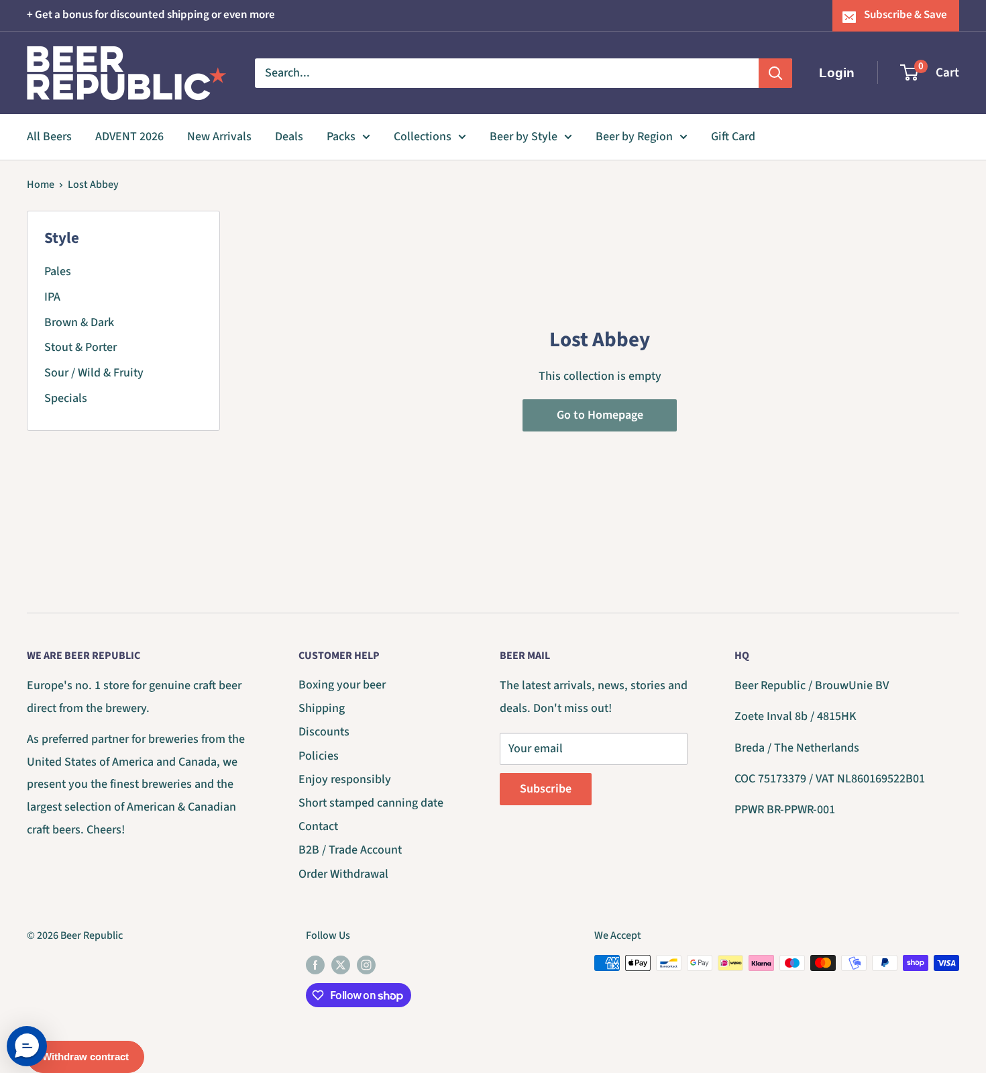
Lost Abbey (93, 184)
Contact (318, 826)
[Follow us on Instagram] (366, 965)
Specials (65, 398)
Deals (289, 136)
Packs (341, 136)
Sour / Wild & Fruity (94, 372)
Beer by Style (523, 136)
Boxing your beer (342, 684)
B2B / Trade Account (350, 849)
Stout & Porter (80, 347)
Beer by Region (634, 136)
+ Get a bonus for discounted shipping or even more (151, 15)
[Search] (775, 72)
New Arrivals (219, 136)
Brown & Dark (79, 322)
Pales (57, 271)
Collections (422, 136)
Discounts (323, 731)
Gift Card (733, 136)
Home (40, 184)
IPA (52, 297)
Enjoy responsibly (344, 779)
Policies (318, 756)
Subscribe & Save (905, 15)
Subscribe (545, 788)
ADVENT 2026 (129, 136)
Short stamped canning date (370, 803)
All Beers (49, 136)
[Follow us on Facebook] (315, 965)
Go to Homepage (600, 415)
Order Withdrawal (343, 874)
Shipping (321, 708)
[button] (27, 1046)
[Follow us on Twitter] (340, 965)
